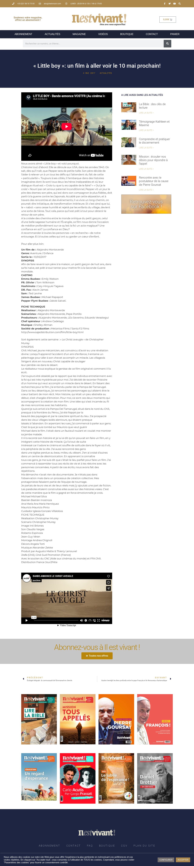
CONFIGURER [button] (165, 860)
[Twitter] (169, 4)
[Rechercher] (167, 43)
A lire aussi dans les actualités (142, 95)
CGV (124, 845)
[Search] (179, 4)
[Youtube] (174, 4)
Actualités (52, 34)
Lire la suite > (146, 112)
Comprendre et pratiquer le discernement (154, 140)
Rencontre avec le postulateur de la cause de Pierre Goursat (153, 181)
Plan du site (144, 845)
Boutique (126, 34)
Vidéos (103, 34)
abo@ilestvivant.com (52, 4)
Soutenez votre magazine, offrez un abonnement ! (28, 18)
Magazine (79, 34)
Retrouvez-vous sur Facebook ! (146, 204)
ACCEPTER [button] (183, 860)
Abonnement (23, 34)
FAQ (90, 845)
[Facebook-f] (164, 4)
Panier (174, 34)
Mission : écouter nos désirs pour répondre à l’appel (153, 160)
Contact (152, 34)
